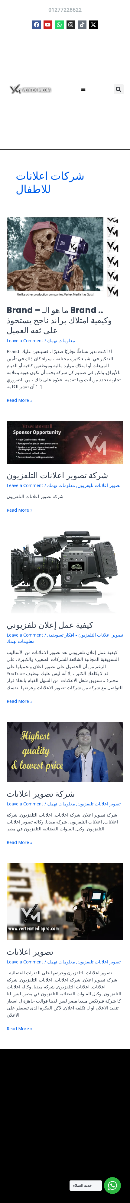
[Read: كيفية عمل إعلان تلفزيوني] (65, 571)
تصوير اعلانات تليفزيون (99, 485)
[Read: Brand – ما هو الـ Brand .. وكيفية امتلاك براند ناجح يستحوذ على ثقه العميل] (65, 257)
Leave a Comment (25, 340)
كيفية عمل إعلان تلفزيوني (50, 625)
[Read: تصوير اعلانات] (65, 901)
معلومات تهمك (61, 340)
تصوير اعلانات (30, 952)
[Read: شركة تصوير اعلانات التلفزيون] (65, 442)
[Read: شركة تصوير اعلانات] (65, 751)
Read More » (20, 400)
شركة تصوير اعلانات (41, 794)
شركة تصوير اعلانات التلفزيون (57, 475)
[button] (83, 89)
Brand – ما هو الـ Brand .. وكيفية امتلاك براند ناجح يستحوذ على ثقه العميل (59, 320)
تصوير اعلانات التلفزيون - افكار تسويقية (85, 635)
